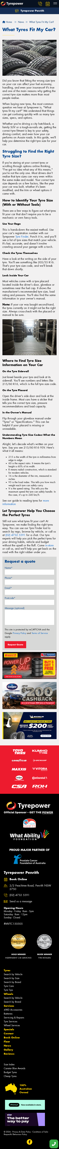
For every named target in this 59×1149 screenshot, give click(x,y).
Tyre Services (10, 1021)
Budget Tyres (10, 1072)
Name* (8, 567)
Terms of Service (40, 633)
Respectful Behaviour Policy (15, 1134)
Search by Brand (12, 982)
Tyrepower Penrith (32, 10)
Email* (8, 588)
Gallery (8, 1049)
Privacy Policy (19, 633)
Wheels (8, 994)
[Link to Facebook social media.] (29, 1142)
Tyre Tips (8, 990)
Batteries (8, 1013)
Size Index (9, 1064)
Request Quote (15, 644)
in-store (49, 545)
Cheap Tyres (10, 1076)
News (7, 1045)
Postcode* (10, 598)
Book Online (12, 1037)
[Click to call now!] (40, 4)
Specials (9, 1029)
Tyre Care (9, 986)
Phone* (8, 578)
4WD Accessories (13, 1009)
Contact (8, 1033)
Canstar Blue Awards (14, 1068)
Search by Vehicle (13, 974)
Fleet (7, 1041)
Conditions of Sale (40, 1132)
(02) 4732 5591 (15, 535)
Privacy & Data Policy (21, 1132)
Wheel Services (12, 1025)
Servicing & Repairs (14, 1017)
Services (9, 1005)
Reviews (9, 1053)
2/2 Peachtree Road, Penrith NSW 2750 (30, 887)
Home (8, 22)
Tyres (7, 970)
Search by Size (11, 978)
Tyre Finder (21, 236)
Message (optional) (15, 608)
